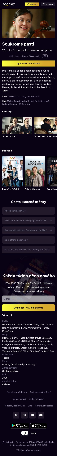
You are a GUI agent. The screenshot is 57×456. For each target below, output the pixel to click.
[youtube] (41, 415)
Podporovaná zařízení (40, 392)
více (5, 90)
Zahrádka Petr (32, 96)
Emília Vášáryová (9, 104)
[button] (28, 210)
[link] (17, 127)
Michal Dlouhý (13, 101)
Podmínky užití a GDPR (14, 406)
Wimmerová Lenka (16, 96)
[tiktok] (32, 415)
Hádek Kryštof (27, 101)
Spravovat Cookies (44, 406)
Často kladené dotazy (17, 392)
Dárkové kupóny (36, 399)
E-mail (7, 298)
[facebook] (16, 415)
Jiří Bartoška (24, 104)
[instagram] (24, 415)
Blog (30, 406)
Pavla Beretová (42, 101)
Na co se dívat (19, 399)
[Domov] (9, 4)
